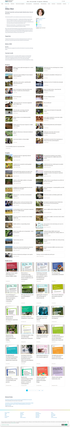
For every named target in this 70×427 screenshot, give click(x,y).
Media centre (37, 416)
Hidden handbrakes (23, 417)
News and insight (33, 1)
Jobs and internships (54, 417)
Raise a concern (53, 414)
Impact (21, 416)
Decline (63, 424)
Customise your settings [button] (5, 424)
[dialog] (34, 423)
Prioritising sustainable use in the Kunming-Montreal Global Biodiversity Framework (18, 399)
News (5, 414)
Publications (45, 1)
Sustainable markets (36, 3)
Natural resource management (20, 3)
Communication (59, 3)
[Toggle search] (62, 1)
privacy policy (13, 422)
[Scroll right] (68, 4)
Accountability (53, 415)
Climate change (7, 3)
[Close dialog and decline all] (67, 421)
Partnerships (22, 414)
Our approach (39, 1)
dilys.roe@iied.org (39, 19)
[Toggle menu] (64, 1)
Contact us (52, 413)
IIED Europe (37, 417)
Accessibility (37, 414)
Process (21, 415)
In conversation (7, 416)
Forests (49, 3)
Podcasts (6, 417)
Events (6, 415)
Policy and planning (43, 3)
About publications (38, 413)
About (28, 1)
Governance (53, 3)
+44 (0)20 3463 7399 (42, 18)
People (52, 416)
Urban (2, 3)
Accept (66, 424)
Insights (6, 413)
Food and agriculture (29, 3)
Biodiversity (12, 3)
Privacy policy (37, 415)
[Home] (9, 1)
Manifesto (21, 413)
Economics (64, 3)
